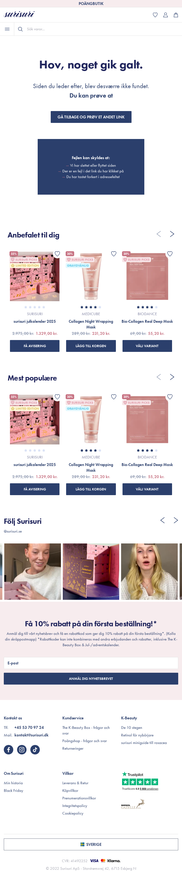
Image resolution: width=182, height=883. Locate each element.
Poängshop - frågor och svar (84, 740)
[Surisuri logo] (23, 14)
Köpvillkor (70, 790)
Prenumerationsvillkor (79, 798)
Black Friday (13, 790)
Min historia (13, 782)
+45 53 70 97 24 (29, 727)
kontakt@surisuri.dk (31, 735)
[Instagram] (22, 749)
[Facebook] (8, 749)
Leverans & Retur (75, 782)
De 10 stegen (131, 727)
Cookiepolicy (72, 813)
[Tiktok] (35, 749)
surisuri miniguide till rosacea (144, 742)
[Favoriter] (57, 253)
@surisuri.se (13, 531)
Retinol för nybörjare (137, 735)
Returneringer (72, 748)
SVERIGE (93, 844)
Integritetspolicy (74, 805)
